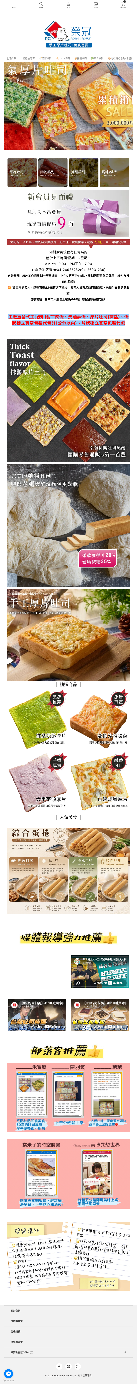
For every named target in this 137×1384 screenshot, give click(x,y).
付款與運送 (17, 1320)
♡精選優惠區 (27, 58)
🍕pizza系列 (63, 58)
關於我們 (15, 1310)
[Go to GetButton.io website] (8, 1380)
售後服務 (15, 1331)
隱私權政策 (17, 1341)
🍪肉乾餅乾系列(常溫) (120, 58)
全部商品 (11, 58)
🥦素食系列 (97, 58)
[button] (61, 146)
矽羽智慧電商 (85, 1375)
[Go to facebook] (8, 1373)
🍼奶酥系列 (45, 58)
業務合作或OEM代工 (22, 1352)
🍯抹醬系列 (80, 58)
